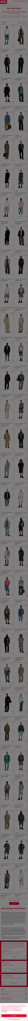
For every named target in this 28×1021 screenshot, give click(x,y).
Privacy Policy (18, 1010)
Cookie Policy (4, 1011)
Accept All (14, 1015)
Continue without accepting (14, 1019)
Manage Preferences (5, 1010)
